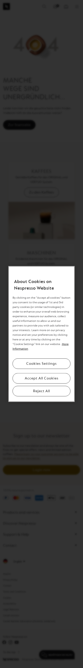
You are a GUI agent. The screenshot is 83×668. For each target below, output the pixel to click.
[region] (41, 334)
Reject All (41, 391)
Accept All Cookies (41, 378)
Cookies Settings (41, 363)
